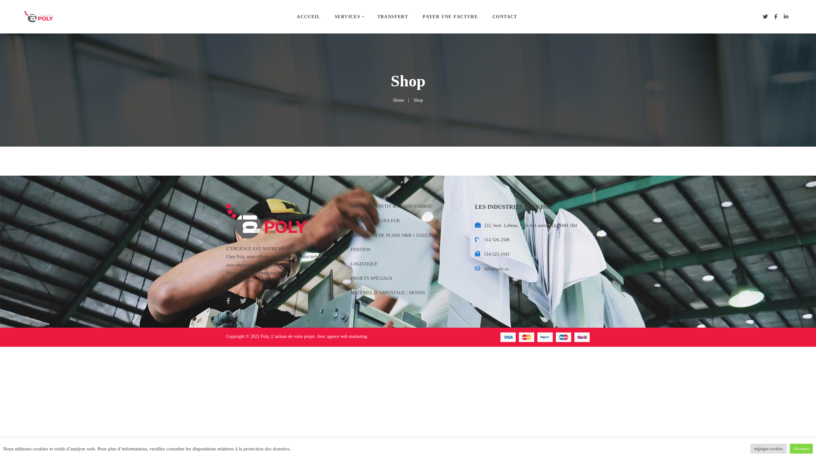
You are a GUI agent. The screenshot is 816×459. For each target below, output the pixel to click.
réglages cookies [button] (768, 448)
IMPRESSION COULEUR (375, 220)
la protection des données (264, 448)
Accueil (308, 16)
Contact (504, 16)
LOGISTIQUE (364, 264)
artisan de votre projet (295, 336)
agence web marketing (347, 336)
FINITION (360, 249)
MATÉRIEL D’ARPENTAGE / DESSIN (388, 292)
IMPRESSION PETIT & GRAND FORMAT (391, 206)
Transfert (392, 16)
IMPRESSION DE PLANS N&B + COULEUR (394, 235)
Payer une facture (450, 16)
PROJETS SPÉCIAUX (371, 278)
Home (398, 100)
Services (347, 16)
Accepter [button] (801, 448)
